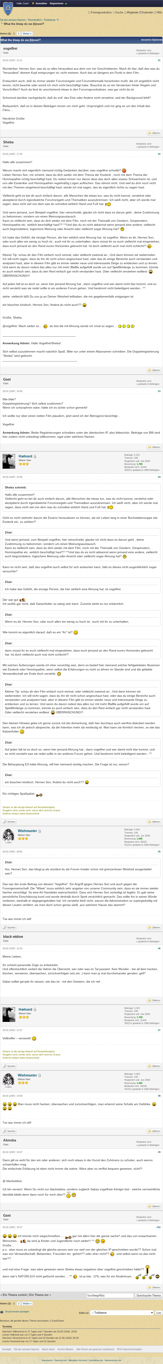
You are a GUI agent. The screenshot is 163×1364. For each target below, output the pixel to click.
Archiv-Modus (65, 1349)
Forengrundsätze (101, 12)
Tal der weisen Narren (12, 19)
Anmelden (41, 3)
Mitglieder (133, 12)
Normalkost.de (96, 1360)
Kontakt (6, 1349)
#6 (159, 948)
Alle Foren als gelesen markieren (95, 1349)
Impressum (47, 1360)
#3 (159, 391)
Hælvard (25, 456)
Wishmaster (27, 831)
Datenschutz (60, 1360)
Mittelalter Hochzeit (78, 1360)
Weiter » (27, 33)
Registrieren (56, 3)
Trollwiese (50, 19)
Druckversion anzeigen (17, 1311)
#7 (159, 1030)
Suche (119, 12)
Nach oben (48, 1349)
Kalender (147, 12)
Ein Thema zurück (15, 1294)
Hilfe (159, 12)
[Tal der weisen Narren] (8, 9)
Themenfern (35, 19)
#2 (159, 154)
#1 (159, 60)
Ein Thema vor (39, 1294)
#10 (158, 1227)
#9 (159, 1152)
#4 (159, 477)
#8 (159, 1096)
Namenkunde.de (113, 1360)
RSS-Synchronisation (129, 1349)
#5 (159, 851)
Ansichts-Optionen (152, 39)
